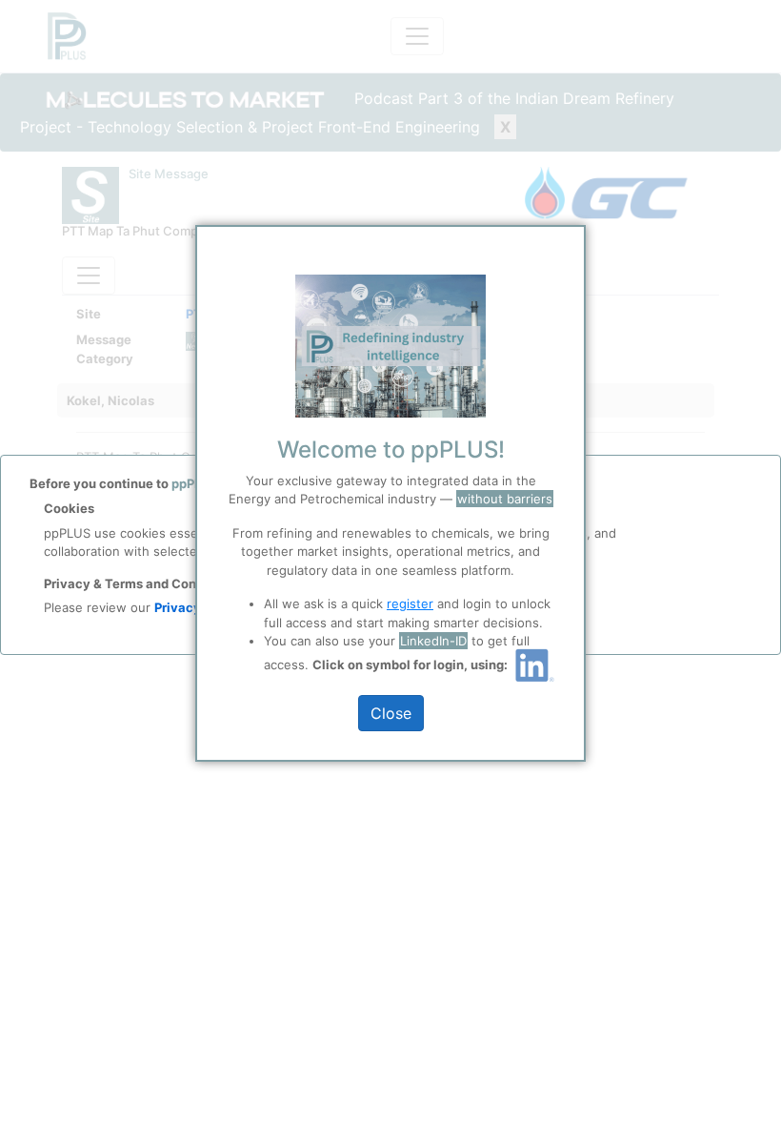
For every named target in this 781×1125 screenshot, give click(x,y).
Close (390, 713)
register (410, 603)
